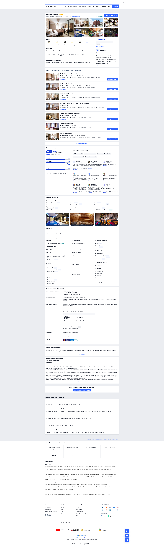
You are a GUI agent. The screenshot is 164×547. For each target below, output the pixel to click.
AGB (61, 513)
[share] (127, 536)
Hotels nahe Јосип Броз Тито (86, 484)
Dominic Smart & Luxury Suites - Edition (106, 494)
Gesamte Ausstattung (50, 57)
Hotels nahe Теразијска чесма (108, 486)
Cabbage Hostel (84, 494)
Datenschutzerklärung (65, 515)
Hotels (36, 2)
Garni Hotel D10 (110, 469)
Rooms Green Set (67, 469)
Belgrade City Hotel (89, 466)
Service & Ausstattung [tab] (67, 70)
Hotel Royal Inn (77, 494)
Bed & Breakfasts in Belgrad (50, 476)
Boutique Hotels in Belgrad (83, 474)
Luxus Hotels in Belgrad (61, 479)
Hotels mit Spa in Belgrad (50, 474)
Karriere (62, 511)
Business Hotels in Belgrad (85, 476)
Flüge (31, 2)
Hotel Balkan (60, 466)
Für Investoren (79, 507)
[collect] (127, 531)
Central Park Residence (93, 469)
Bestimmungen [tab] (78, 70)
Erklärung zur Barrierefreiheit (66, 518)
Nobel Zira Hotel (48, 494)
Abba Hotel (114, 466)
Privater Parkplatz (74, 204)
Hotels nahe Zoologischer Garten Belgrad (65, 489)
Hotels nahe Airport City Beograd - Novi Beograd (67, 486)
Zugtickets (50, 2)
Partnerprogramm (79, 511)
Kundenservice (48, 507)
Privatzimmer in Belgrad (61, 476)
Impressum (63, 520)
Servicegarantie (48, 509)
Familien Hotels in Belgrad (72, 479)
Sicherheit (78, 515)
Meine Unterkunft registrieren (82, 513)
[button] (129, 2)
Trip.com (88, 439)
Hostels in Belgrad (73, 474)
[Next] (118, 219)
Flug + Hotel (43, 2)
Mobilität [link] (57, 2)
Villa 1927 (55, 496)
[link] (121, 2)
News (62, 509)
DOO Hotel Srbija (61, 494)
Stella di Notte (60, 469)
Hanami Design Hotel (93, 494)
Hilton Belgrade (107, 466)
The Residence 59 (48, 496)
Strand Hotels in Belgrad (108, 476)
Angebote (99, 2)
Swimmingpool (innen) (52, 202)
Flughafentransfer (50, 207)
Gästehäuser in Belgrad (94, 474)
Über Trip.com (63, 507)
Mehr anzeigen (49, 63)
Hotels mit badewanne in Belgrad (62, 474)
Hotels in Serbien (98, 439)
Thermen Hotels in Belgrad (50, 479)
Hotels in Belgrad (106, 439)
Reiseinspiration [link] (77, 2)
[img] (60, 27)
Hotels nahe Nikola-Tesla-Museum (100, 484)
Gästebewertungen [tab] (56, 70)
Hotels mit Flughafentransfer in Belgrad (108, 474)
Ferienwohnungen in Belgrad (73, 476)
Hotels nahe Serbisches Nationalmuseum (71, 484)
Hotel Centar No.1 (69, 494)
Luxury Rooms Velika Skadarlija (51, 466)
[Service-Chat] (127, 540)
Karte (84, 2)
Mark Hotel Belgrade (68, 466)
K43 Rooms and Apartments (50, 469)
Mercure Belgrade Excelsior (78, 466)
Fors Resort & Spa (102, 469)
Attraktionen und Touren (66, 2)
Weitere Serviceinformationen (51, 511)
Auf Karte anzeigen (99, 65)
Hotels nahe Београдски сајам (51, 486)
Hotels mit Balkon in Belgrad (97, 476)
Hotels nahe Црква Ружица (50, 489)
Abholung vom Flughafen (101, 204)
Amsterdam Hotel (52, 14)
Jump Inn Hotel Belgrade (98, 466)
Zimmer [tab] (47, 70)
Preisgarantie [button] (100, 16)
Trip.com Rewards (91, 2)
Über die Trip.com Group (65, 522)
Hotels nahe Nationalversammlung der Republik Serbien (89, 486)
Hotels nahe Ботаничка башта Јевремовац (53, 484)
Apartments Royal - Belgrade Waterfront (80, 469)
